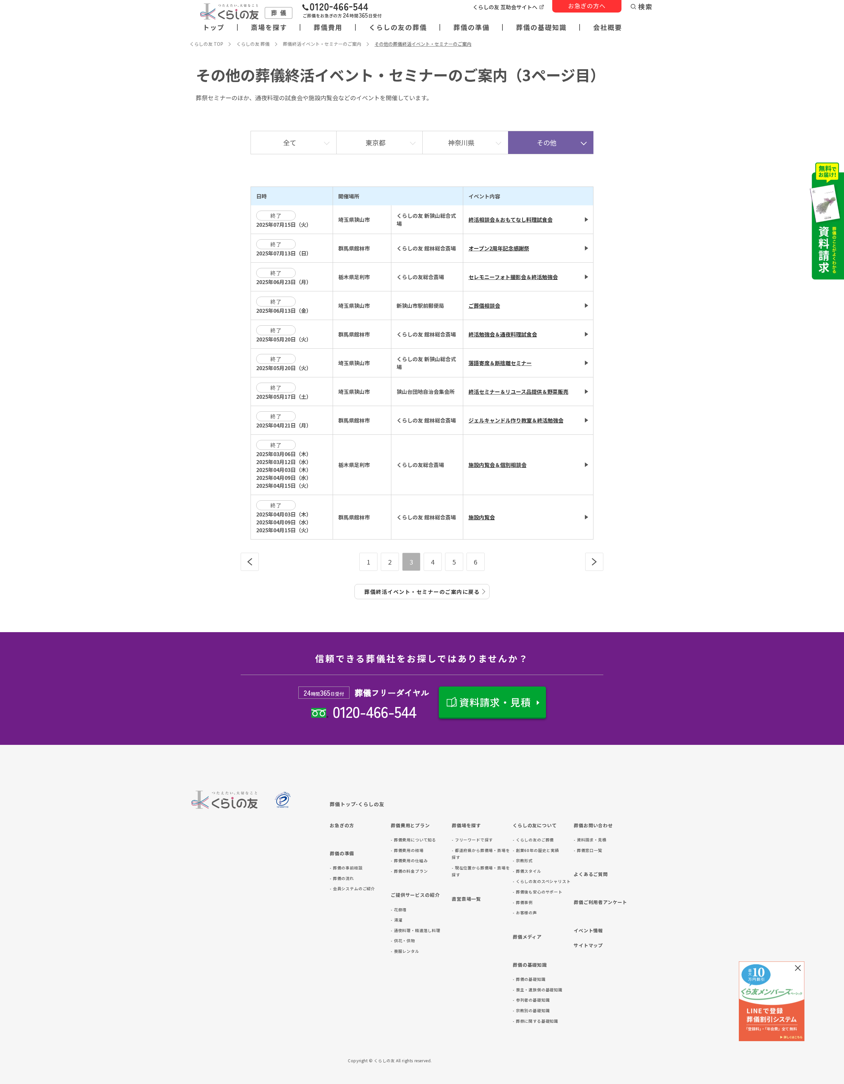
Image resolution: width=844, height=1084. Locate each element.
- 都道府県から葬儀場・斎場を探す (481, 853)
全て (289, 142)
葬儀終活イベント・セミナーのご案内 (322, 44)
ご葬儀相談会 (484, 305)
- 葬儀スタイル (527, 871)
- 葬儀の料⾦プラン (409, 871)
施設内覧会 (481, 517)
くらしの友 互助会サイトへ (505, 7)
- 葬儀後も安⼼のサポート (537, 891)
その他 (547, 142)
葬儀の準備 (471, 27)
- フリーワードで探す (472, 839)
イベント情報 (588, 930)
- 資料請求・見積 (590, 839)
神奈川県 (461, 142)
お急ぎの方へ (587, 5)
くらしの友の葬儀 (398, 27)
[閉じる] (798, 968)
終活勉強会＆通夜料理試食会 (502, 334)
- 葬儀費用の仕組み (409, 860)
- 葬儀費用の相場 (407, 850)
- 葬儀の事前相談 (346, 867)
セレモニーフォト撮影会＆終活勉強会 (513, 277)
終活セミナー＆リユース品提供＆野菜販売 (518, 392)
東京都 (375, 142)
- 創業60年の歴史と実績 (536, 850)
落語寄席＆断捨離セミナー (500, 363)
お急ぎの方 (342, 825)
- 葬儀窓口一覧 (588, 850)
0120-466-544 (374, 711)
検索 (645, 6)
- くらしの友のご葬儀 (533, 839)
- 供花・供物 (403, 940)
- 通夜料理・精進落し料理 (415, 930)
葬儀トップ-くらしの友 (357, 804)
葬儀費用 (328, 27)
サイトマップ (588, 945)
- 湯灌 (396, 920)
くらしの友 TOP (206, 44)
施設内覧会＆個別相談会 (497, 465)
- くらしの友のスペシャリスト (542, 881)
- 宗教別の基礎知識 (531, 1010)
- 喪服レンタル (405, 951)
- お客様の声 (525, 912)
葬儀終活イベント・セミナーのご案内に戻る (422, 592)
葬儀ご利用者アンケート (600, 902)
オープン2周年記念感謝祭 (498, 248)
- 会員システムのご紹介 (352, 888)
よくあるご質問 (591, 874)
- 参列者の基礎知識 (531, 1000)
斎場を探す (269, 27)
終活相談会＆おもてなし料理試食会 (510, 219)
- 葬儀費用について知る (413, 839)
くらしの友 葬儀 (253, 44)
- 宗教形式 (523, 860)
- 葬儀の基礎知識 (529, 979)
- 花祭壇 (399, 909)
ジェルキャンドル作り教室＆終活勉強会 (515, 420)
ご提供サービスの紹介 (415, 895)
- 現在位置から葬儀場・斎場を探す (481, 871)
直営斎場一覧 (466, 898)
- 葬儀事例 (523, 902)
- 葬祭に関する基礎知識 (535, 1021)
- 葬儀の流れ (342, 878)
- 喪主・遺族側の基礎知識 (537, 989)
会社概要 (607, 27)
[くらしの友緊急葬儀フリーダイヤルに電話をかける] (341, 11)
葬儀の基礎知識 (541, 27)
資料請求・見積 (495, 702)
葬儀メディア (527, 936)
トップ (214, 27)
